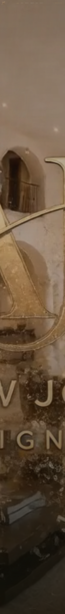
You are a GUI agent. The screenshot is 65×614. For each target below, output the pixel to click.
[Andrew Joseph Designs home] (3, 3)
